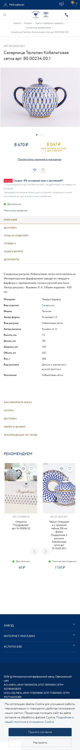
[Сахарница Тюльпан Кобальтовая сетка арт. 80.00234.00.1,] (40, 97)
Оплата (9, 410)
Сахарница (48, 305)
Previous (34, 551)
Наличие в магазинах (16, 210)
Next (45, 551)
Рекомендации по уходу (21, 435)
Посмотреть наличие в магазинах (39, 159)
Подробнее (21, 579)
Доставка (10, 418)
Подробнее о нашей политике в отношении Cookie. (39, 719)
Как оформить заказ (18, 402)
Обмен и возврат (15, 427)
